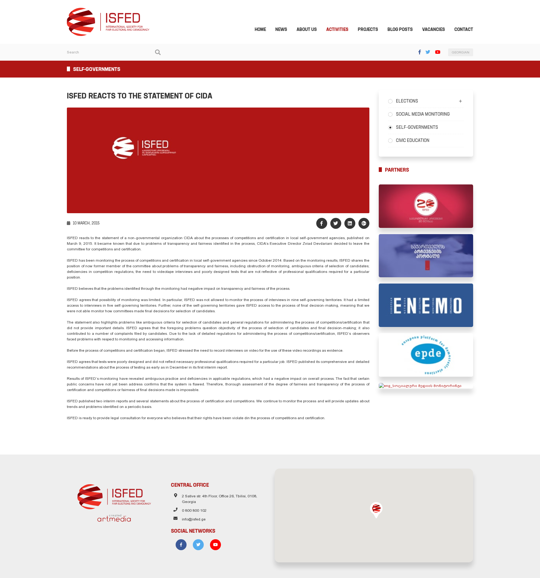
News (281, 29)
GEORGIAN (460, 52)
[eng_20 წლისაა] (426, 206)
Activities (337, 29)
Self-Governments (417, 127)
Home (260, 29)
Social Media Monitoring (423, 114)
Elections (407, 101)
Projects (368, 29)
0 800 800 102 (194, 510)
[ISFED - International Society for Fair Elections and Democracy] (108, 10)
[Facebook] (419, 52)
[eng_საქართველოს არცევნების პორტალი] (426, 256)
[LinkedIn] (349, 223)
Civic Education (412, 140)
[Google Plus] (363, 223)
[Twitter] (428, 52)
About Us (307, 29)
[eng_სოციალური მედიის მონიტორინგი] (426, 386)
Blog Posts (400, 29)
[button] (376, 510)
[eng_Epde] (426, 355)
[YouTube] (437, 52)
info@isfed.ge (194, 519)
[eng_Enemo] (426, 305)
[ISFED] (114, 495)
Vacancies (433, 29)
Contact (463, 29)
